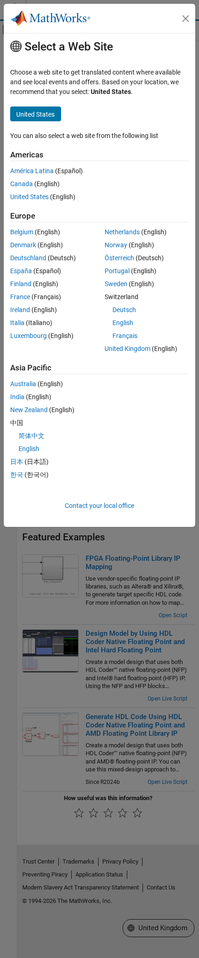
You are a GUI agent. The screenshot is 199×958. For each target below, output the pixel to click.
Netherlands (122, 232)
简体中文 (31, 435)
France (20, 297)
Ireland (20, 309)
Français (124, 335)
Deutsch (124, 309)
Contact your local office (99, 505)
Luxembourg (28, 335)
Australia (23, 384)
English (122, 322)
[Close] (185, 18)
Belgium (21, 232)
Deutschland (28, 258)
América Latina (32, 171)
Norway (116, 245)
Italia (17, 322)
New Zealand (29, 409)
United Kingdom (127, 348)
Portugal (117, 271)
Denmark (23, 245)
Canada (21, 184)
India (17, 397)
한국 (16, 474)
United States (29, 196)
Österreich (119, 258)
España (21, 271)
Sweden (116, 284)
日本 (16, 461)
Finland (20, 284)
